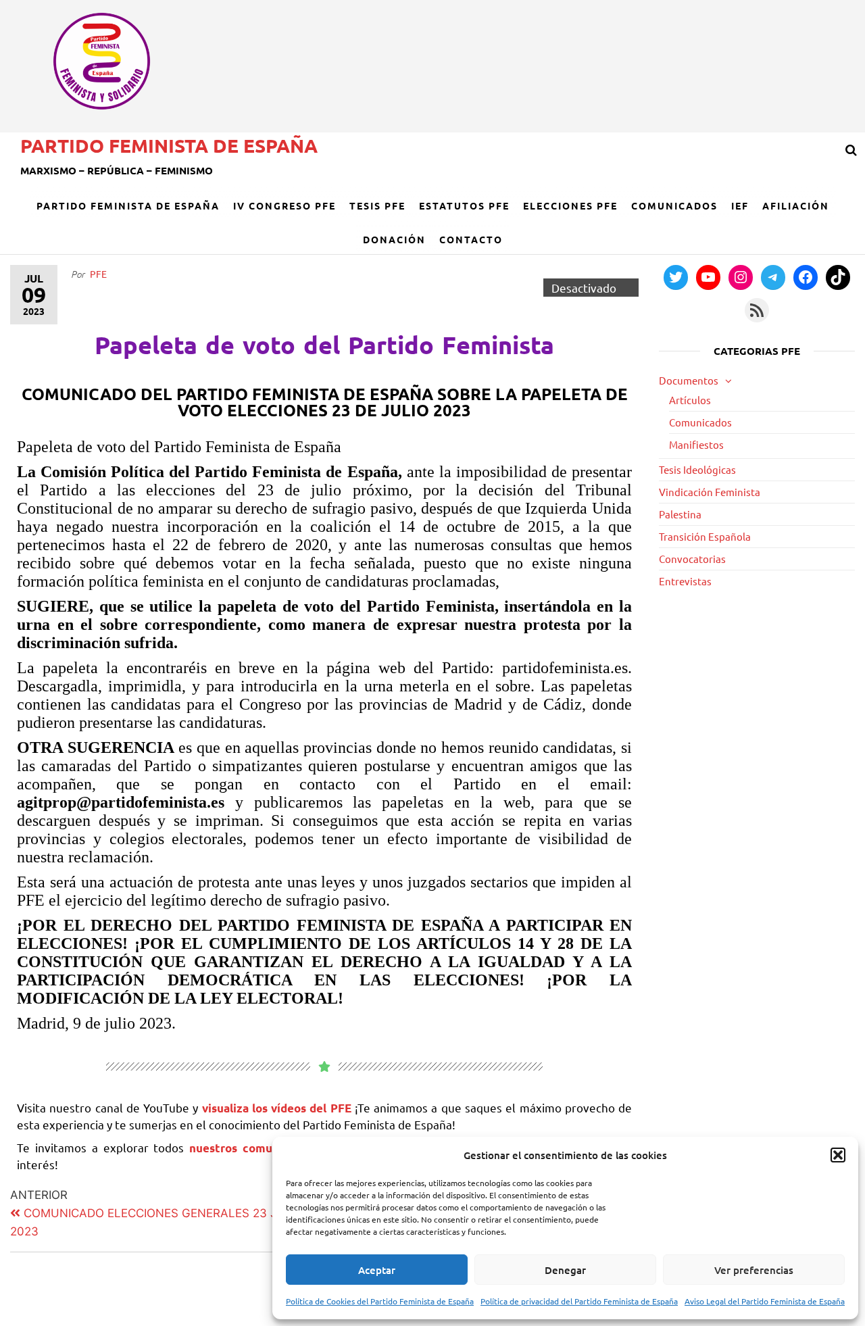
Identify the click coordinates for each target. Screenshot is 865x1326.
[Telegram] (773, 277)
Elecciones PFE (570, 205)
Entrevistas (685, 580)
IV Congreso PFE (284, 205)
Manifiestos (696, 444)
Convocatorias (692, 558)
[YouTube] (708, 277)
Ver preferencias (753, 1270)
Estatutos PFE (464, 205)
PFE (98, 274)
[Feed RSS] (757, 310)
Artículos (690, 399)
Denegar (565, 1270)
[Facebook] (805, 277)
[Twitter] (676, 277)
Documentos (688, 380)
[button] (838, 1155)
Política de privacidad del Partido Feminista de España (579, 1301)
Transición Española (705, 536)
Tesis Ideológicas (697, 469)
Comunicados (674, 205)
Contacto (471, 239)
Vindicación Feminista (709, 491)
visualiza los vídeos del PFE (278, 1108)
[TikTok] (838, 277)
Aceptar (376, 1270)
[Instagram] (740, 277)
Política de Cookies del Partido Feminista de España (380, 1301)
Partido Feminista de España (169, 145)
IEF (740, 205)
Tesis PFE (377, 205)
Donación (394, 239)
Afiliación (795, 205)
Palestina (680, 514)
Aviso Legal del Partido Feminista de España (765, 1301)
